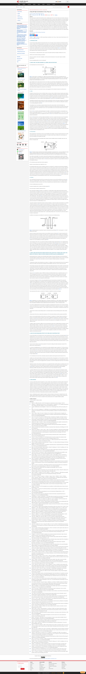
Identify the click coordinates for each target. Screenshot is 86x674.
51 (30, 544)
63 (30, 578)
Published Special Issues (21, 51)
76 (30, 614)
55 (30, 555)
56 (30, 559)
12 (30, 434)
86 (30, 643)
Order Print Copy (19, 58)
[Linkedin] (23, 144)
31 (30, 488)
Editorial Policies (42, 664)
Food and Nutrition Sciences (22, 130)
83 (31, 366)
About (43, 4)
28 (66, 179)
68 (30, 593)
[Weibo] (25, 144)
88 (30, 648)
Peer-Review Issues (42, 667)
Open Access (63, 663)
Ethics (40, 663)
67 (30, 590)
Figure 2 (64, 123)
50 (30, 541)
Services (48, 4)
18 (30, 449)
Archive (19, 15)
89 (30, 651)
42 (30, 516)
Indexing (19, 20)
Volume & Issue (51, 668)
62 (30, 575)
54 (30, 551)
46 (30, 530)
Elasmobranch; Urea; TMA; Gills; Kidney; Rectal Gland (37, 32)
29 (30, 482)
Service (50, 662)
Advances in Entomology (21, 79)
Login (67, 1)
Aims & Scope (20, 11)
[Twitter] (17, 144)
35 (30, 498)
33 (30, 493)
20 (50, 113)
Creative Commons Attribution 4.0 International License (49, 658)
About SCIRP (42, 662)
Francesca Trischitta (32, 13)
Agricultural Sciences (21, 120)
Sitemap (31, 667)
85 (61, 373)
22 (65, 172)
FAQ (17, 61)
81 (30, 628)
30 (61, 317)
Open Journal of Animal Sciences (34, 9)
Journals (29, 4)
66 (30, 588)
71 (30, 600)
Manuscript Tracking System (53, 663)
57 (36, 318)
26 (45, 158)
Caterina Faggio (38, 13)
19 (30, 452)
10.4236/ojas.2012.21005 (35, 38)
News (39, 4)
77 (30, 617)
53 (30, 549)
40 (57, 233)
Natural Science (20, 110)
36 (41, 195)
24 (30, 467)
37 (30, 503)
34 (30, 496)
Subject (31, 664)
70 (30, 598)
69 (30, 595)
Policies (63, 662)
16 (30, 444)
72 (30, 603)
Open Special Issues (20, 49)
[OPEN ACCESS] (58, 1)
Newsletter (18, 56)
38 (30, 506)
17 (50, 98)
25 (30, 469)
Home (19, 4)
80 (30, 624)
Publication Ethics (64, 664)
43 (30, 520)
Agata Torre (42, 13)
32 (30, 491)
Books (34, 4)
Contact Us (31, 668)
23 (30, 464)
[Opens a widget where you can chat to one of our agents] (82, 672)
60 (30, 570)
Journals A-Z (32, 663)
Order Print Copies (51, 664)
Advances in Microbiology (21, 100)
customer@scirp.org (21, 149)
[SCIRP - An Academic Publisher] (22, 1)
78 (30, 619)
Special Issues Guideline (21, 53)
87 (30, 646)
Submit (53, 4)
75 (30, 612)
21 (39, 190)
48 (30, 536)
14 (30, 439)
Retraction (63, 667)
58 (54, 318)
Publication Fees (20, 18)
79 (30, 622)
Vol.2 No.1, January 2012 (43, 9)
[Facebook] (20, 144)
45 (30, 527)
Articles (24, 4)
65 (30, 585)
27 (60, 175)
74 (30, 608)
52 (30, 546)
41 (30, 238)
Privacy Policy (64, 668)
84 (30, 638)
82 (36, 353)
